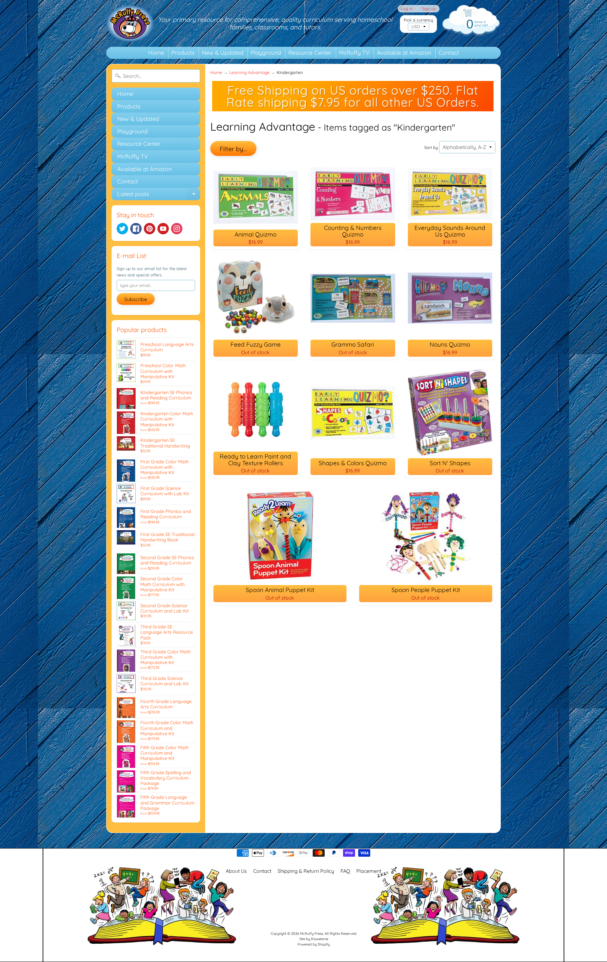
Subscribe (135, 299)
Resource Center (310, 52)
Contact (448, 52)
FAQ (345, 871)
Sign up (429, 9)
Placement (368, 871)
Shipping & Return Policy (306, 871)
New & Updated (222, 52)
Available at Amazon (404, 52)
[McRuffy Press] (130, 23)
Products (182, 52)
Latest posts (158, 195)
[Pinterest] (149, 228)
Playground (266, 52)
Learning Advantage (249, 72)
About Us (236, 871)
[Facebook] (136, 228)
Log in (407, 9)
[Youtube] (163, 228)
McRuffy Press (311, 933)
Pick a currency (418, 20)
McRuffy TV (354, 52)
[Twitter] (122, 228)
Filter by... (233, 149)
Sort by (431, 147)
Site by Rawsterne (313, 939)
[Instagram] (176, 228)
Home (156, 52)
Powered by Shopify (313, 944)
